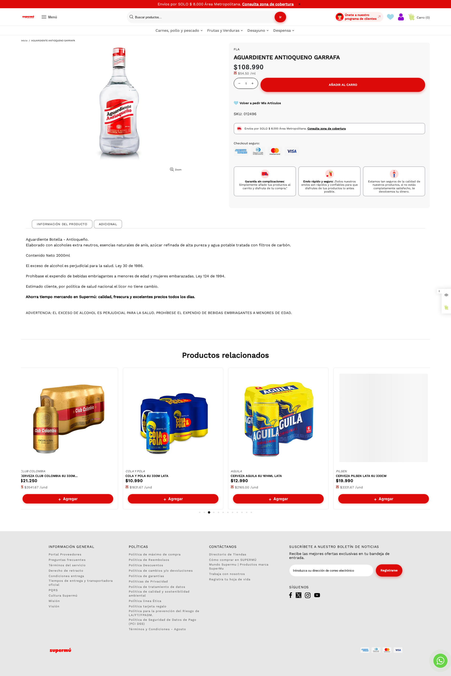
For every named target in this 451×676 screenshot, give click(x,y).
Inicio (24, 40)
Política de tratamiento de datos (157, 587)
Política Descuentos (146, 565)
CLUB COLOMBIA (32, 471)
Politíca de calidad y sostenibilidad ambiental (159, 593)
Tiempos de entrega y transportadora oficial (81, 582)
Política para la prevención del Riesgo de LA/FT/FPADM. (164, 613)
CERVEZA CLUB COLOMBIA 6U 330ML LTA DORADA (49, 476)
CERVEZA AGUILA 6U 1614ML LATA (256, 476)
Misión (54, 601)
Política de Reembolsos (149, 560)
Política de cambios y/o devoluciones (161, 570)
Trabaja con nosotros (227, 574)
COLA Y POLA (135, 471)
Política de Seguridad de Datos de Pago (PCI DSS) (162, 621)
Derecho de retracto (66, 570)
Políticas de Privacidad (148, 581)
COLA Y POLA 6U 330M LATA (146, 476)
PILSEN (341, 471)
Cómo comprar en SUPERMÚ (233, 560)
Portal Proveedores (65, 554)
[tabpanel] (68, 439)
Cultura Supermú (63, 595)
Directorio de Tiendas (227, 554)
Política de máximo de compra (155, 554)
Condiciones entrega (66, 576)
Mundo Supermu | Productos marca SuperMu (238, 566)
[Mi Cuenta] (400, 16)
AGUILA (236, 471)
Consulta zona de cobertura (268, 4)
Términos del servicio (67, 565)
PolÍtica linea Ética (145, 601)
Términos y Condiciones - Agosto (157, 629)
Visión (54, 606)
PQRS (53, 590)
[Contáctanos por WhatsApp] (440, 661)
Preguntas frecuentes (67, 560)
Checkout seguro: (247, 143)
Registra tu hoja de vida (229, 579)
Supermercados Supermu (28, 17)
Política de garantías (146, 576)
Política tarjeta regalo (148, 606)
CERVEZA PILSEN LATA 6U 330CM (361, 476)
